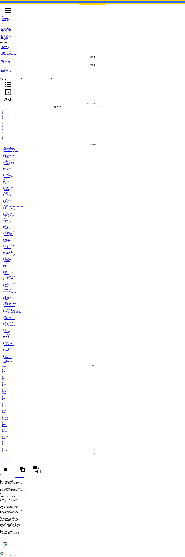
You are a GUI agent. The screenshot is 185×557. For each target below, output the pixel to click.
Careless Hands (6, 186)
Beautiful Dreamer (7, 165)
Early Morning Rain (7, 216)
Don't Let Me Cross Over (8, 208)
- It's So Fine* (6, 61)
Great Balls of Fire (7, 242)
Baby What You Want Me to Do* (9, 162)
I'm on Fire (6, 299)
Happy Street (6, 246)
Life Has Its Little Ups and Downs (9, 343)
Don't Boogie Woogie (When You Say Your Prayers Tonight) (13, 206)
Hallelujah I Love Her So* (8, 244)
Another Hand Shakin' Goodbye (9, 155)
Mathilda (5, 359)
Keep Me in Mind (7, 335)
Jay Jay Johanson (5, 417)
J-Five (3, 443)
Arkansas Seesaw (7, 157)
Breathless (5, 182)
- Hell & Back (6, 71)
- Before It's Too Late (7, 74)
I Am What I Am (6, 274)
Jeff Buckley (4, 403)
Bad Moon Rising (7, 164)
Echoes (5, 218)
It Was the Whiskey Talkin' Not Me (9, 319)
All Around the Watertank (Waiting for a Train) (11, 151)
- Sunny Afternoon (7, 53)
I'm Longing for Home (7, 297)
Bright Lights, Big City (7, 183)
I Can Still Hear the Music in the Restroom (10, 276)
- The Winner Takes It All (6, 40)
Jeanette (3, 448)
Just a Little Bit (6, 332)
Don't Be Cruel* (6, 205)
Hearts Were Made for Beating (9, 252)
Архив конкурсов (5, 20)
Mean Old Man (6, 362)
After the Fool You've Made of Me (9, 149)
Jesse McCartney (4, 431)
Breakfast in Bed (6, 181)
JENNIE (3, 389)
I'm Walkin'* (6, 302)
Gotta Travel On (6, 241)
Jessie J (3, 422)
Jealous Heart (6, 323)
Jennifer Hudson (4, 450)
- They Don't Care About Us (8, 35)
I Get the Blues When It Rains (8, 284)
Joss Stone (3, 378)
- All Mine (9, 54)
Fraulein (5, 230)
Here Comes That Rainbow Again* (9, 255)
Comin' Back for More (7, 195)
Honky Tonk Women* (7, 269)
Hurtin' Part (6, 273)
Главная (3, 15)
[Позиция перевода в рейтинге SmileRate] (46, 472)
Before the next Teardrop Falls (8, 166)
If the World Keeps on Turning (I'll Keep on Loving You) (13, 311)
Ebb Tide (5, 217)
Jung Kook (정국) (5, 391)
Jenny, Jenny (6, 324)
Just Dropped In (6, 333)
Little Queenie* (6, 346)
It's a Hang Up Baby (7, 318)
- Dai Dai (6, 28)
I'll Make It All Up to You (8, 291)
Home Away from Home (8, 265)
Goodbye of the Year (7, 238)
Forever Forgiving (7, 228)
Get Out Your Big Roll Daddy (8, 235)
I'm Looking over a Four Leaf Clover (10, 298)
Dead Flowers (6, 202)
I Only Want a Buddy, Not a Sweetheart (10, 303)
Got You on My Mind (7, 240)
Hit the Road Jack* (7, 261)
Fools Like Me (6, 226)
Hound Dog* (6, 270)
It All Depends (6, 314)
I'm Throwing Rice (7, 301)
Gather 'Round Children (8, 233)
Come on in (6, 194)
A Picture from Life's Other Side (9, 148)
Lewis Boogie (6, 342)
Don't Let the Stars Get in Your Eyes (9, 209)
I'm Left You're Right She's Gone (9, 296)
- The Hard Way (7, 30)
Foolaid (5, 224)
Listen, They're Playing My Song (9, 345)
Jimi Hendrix (4, 433)
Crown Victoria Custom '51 (8, 200)
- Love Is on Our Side (6, 51)
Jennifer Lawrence (5, 419)
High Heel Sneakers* (7, 258)
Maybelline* (6, 360)
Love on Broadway (7, 354)
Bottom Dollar (6, 178)
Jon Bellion (4, 384)
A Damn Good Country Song (8, 146)
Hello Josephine (6, 253)
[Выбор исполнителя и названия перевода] (8, 87)
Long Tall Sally (6, 349)
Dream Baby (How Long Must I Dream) (10, 213)
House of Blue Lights (7, 271)
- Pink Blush (5, 70)
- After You (4, 48)
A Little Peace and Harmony (8, 147)
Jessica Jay (4, 410)
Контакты (4, 23)
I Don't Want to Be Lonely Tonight (9, 282)
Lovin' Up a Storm (7, 355)
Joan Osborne (4, 405)
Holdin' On (6, 263)
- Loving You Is (5, 59)
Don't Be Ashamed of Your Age (9, 204)
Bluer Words (6, 174)
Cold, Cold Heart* (7, 191)
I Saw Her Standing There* (8, 305)
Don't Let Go (6, 207)
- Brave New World (6, 62)
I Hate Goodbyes (6, 286)
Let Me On (6, 339)
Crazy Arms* (6, 199)
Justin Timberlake (5, 386)
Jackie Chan (4, 445)
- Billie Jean (6, 29)
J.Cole (3, 396)
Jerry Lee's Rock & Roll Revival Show (10, 325)
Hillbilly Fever (6, 260)
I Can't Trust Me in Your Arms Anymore (10, 280)
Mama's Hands (6, 357)
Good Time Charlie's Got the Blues (9, 237)
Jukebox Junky (6, 330)
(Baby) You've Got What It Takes (9, 163)
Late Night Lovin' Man (7, 338)
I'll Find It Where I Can (7, 289)
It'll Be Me (5, 316)
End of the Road (6, 219)
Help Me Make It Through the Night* (10, 254)
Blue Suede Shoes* (7, 172)
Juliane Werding (4, 441)
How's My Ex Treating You (8, 272)
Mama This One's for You (8, 358)
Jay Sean (3, 380)
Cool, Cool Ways (6, 196)
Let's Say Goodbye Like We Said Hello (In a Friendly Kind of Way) (14, 340)
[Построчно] (22, 472)
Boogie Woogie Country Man (8, 176)
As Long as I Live (7, 158)
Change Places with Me (7, 189)
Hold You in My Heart (7, 262)
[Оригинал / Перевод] (37, 472)
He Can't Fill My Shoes (7, 248)
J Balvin (3, 398)
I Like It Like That (7, 288)
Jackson (5, 320)
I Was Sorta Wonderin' (7, 308)
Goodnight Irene (6, 239)
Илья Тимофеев (20, 477)
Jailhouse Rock (6, 321)
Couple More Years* (7, 198)
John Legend (4, 412)
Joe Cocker (4, 371)
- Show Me (4, 52)
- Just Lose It (4, 38)
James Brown (4, 429)
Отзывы (3, 22)
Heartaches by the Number (8, 251)
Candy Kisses (6, 185)
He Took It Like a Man (7, 250)
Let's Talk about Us (7, 341)
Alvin (5, 153)
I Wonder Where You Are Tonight (9, 310)
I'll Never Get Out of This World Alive (10, 292)
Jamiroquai (4, 415)
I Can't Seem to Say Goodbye (8, 278)
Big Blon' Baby (6, 169)
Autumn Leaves (6, 159)
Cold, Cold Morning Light (8, 192)
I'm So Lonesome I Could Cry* (9, 300)
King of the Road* (7, 336)
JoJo (3, 427)
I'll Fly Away (6, 290)
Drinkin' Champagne (7, 214)
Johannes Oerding (5, 436)
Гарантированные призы (6, 19)
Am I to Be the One (7, 154)
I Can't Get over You (7, 277)
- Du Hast (4, 34)
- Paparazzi (5, 39)
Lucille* (5, 356)
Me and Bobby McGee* (8, 361)
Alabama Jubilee (6, 150)
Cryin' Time (6, 201)
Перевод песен (4, 16)
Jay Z (3, 373)
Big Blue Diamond (7, 170)
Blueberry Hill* (6, 173)
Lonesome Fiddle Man (7, 348)
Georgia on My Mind (7, 234)
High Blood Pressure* (7, 257)
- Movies (5, 68)
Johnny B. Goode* (7, 328)
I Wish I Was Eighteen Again (8, 309)
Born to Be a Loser (7, 177)
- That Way (5, 60)
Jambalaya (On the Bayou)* (8, 322)
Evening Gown (6, 220)
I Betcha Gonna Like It (7, 275)
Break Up (5, 180)
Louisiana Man (6, 351)
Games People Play (7, 232)
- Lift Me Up (5, 50)
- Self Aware (5, 31)
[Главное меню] (7, 13)
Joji (2, 382)
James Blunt (4, 393)
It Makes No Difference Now (8, 317)
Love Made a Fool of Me (8, 353)
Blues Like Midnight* (7, 175)
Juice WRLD (4, 376)
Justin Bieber (4, 366)
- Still (6, 73)
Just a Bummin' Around (7, 331)
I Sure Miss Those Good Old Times (9, 306)
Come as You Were (7, 193)
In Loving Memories (7, 313)
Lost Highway (6, 350)
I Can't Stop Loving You (8, 279)
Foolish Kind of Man (7, 225)
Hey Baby (5, 256)
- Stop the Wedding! (5, 69)
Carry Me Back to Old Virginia (9, 187)
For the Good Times (7, 227)
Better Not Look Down (7, 168)
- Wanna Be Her (4, 46)
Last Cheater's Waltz (7, 337)
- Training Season (5, 37)
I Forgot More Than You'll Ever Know (10, 283)
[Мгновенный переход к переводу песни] (8, 95)
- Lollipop (4, 67)
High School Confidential (8, 259)
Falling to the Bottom (7, 222)
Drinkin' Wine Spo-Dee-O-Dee (9, 215)
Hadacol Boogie (6, 243)
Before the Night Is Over (8, 167)
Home (5, 264)
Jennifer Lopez (4, 369)
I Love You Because (7, 293)
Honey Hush (6, 266)
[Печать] (45, 472)
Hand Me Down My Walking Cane (9, 245)
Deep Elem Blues (7, 203)
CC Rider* (6, 188)
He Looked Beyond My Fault (8, 249)
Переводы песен (7, 465)
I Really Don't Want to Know (8, 304)
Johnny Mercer (4, 426)
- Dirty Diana (6, 36)
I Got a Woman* (6, 285)
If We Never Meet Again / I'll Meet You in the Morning (12, 312)
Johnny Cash (4, 407)
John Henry (6, 327)
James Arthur (4, 400)
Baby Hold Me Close (7, 161)
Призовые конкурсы (5, 18)
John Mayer (4, 438)
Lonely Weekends (7, 347)
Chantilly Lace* (6, 190)
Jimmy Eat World (5, 434)
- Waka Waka (8, 32)
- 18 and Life (5, 47)
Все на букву (93, 453)
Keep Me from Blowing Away (9, 334)
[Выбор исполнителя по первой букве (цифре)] (8, 102)
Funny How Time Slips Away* (9, 231)
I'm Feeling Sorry (7, 295)
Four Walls (6, 229)
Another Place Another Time (8, 156)
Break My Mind (6, 179)
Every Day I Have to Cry (8, 221)
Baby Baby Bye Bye (7, 160)
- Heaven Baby (7, 58)
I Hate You (6, 287)
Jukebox (5, 329)
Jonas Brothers (4, 408)
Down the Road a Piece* (8, 212)
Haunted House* (6, 247)
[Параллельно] (7, 472)
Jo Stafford (4, 424)
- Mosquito (3, 72)
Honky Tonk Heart (7, 267)
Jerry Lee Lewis (14, 465)
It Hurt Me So (6, 315)
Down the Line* (6, 211)
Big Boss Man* (6, 171)
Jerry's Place (6, 326)
